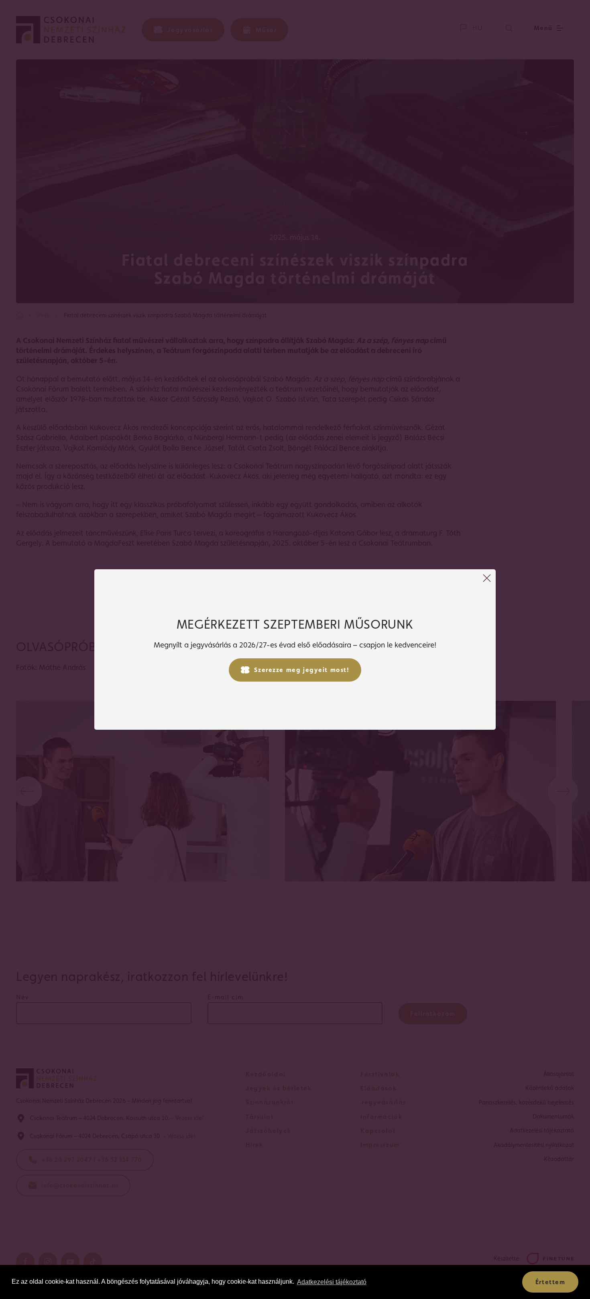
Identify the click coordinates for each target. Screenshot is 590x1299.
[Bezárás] (487, 578)
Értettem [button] (550, 1282)
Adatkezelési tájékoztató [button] (331, 1282)
